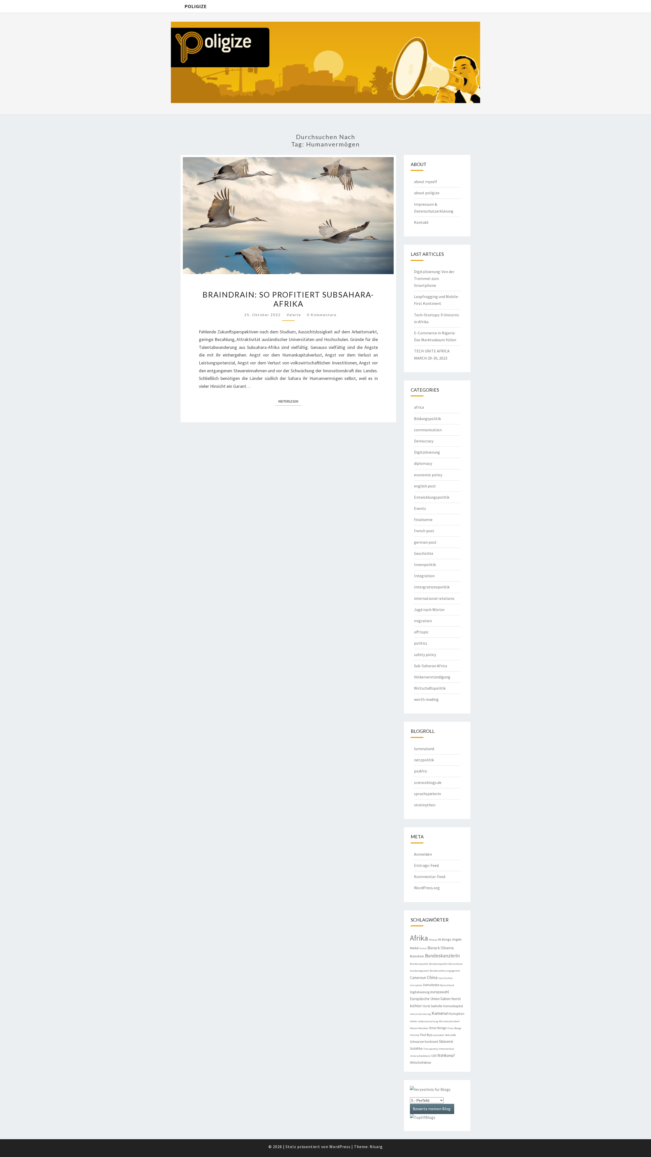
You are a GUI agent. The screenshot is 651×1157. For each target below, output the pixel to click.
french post (424, 530)
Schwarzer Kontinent (424, 1042)
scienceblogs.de (427, 782)
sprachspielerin (427, 793)
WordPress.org (427, 887)
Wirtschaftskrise (420, 1062)
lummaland (424, 748)
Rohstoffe (450, 1035)
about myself (425, 181)
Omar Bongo (438, 1028)
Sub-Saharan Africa (430, 665)
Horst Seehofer (432, 1006)
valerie (294, 315)
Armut (423, 948)
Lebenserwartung (428, 1021)
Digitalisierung (427, 452)
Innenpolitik (425, 564)
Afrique (433, 939)
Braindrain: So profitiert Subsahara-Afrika (288, 299)
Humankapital (453, 1006)
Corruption (416, 985)
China (432, 977)
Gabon (445, 998)
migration (423, 620)
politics (420, 643)
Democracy (423, 440)
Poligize (195, 6)
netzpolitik (424, 759)
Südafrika (416, 1048)
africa (419, 407)
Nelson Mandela (419, 1028)
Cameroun (418, 977)
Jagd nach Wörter (429, 609)
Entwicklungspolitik (431, 497)
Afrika (419, 938)
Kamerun (440, 1013)
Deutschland (447, 985)
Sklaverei (446, 1041)
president (439, 1035)
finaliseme (423, 519)
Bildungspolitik (427, 418)
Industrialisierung (420, 1014)
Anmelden (423, 854)
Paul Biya (426, 1035)
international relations (434, 598)
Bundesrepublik (419, 964)
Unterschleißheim (420, 1056)
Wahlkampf (446, 1055)
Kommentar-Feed (429, 876)
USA (434, 1056)
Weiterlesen (289, 401)
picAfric (420, 771)
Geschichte (423, 553)
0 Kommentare (322, 315)
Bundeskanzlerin (442, 956)
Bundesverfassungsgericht (445, 970)
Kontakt (421, 222)
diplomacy (423, 463)
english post (425, 485)
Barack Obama (440, 948)
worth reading (426, 699)
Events (420, 508)
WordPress (339, 1146)
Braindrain (417, 956)
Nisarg (376, 1146)
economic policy (428, 474)
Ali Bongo (444, 939)
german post (425, 542)
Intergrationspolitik (432, 586)
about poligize (426, 192)
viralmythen (424, 804)
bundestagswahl (419, 970)
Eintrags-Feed (426, 865)
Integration (424, 575)
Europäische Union (425, 998)
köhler (413, 1021)
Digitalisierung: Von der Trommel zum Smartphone (434, 278)
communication (428, 429)
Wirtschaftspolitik (430, 688)
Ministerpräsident (449, 1021)
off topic (421, 631)
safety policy (425, 654)
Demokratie (431, 985)
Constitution (445, 978)
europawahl (439, 991)
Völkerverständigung (432, 676)
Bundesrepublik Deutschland (446, 964)
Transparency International (438, 1048)
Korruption (456, 1014)
